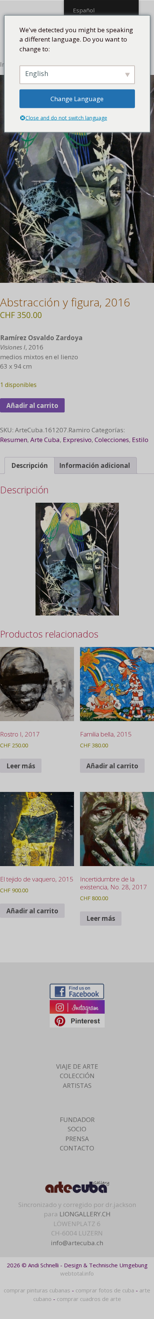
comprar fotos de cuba (105, 1290)
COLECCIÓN (77, 1075)
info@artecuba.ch (77, 1242)
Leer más (20, 766)
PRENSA (77, 1138)
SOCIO (77, 1129)
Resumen (13, 439)
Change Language (77, 98)
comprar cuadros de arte (89, 1299)
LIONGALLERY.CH (85, 1214)
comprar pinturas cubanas (37, 1290)
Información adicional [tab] (94, 465)
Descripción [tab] (29, 465)
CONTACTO (77, 1148)
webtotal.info (77, 1273)
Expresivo (77, 439)
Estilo (140, 439)
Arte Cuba (45, 439)
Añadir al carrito (32, 405)
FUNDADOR (77, 1119)
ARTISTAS (77, 1085)
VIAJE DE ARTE (77, 1066)
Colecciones (112, 439)
